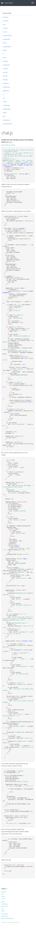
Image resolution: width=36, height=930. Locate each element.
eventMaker (6, 39)
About (2, 901)
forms (4, 43)
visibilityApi (6, 105)
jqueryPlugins (7, 46)
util (4, 98)
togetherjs (6, 91)
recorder (5, 68)
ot (3, 54)
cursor (5, 32)
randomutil (6, 65)
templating (6, 87)
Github (3, 896)
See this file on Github (8, 145)
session (5, 72)
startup (5, 76)
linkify (5, 50)
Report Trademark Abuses (7, 918)
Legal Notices (4, 916)
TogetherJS (8, 3)
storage (5, 79)
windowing (6, 120)
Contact (3, 898)
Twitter (3, 910)
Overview (3, 892)
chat (4, 24)
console (5, 28)
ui (3, 94)
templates (6, 83)
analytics (5, 17)
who (4, 116)
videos (5, 102)
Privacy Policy (4, 914)
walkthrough (7, 109)
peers (4, 57)
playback (5, 61)
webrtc (5, 113)
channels (5, 21)
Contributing (4, 904)
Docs (2, 894)
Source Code (4, 906)
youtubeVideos (7, 124)
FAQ (2, 908)
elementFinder (7, 35)
